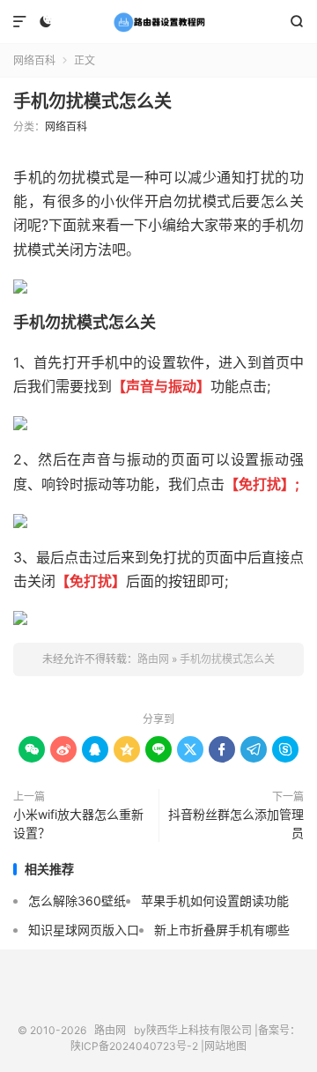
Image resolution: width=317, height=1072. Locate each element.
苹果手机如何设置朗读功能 (215, 900)
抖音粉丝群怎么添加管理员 (236, 823)
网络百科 (34, 60)
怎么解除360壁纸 (77, 900)
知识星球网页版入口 (83, 929)
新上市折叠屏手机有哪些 (222, 929)
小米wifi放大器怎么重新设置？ (78, 823)
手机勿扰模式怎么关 (92, 101)
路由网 (158, 22)
